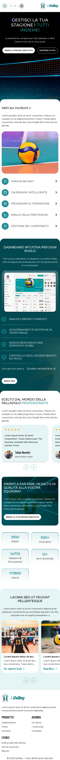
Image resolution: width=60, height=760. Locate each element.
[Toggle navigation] (5, 6)
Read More (48, 668)
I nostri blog (37, 727)
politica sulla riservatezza (14, 743)
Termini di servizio (10, 747)
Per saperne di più (13, 668)
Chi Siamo (36, 722)
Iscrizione (6, 731)
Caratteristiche (9, 722)
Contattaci (37, 731)
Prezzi (5, 727)
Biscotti (5, 751)
